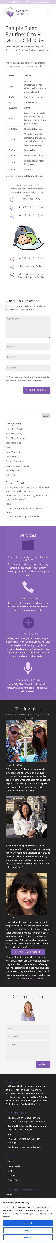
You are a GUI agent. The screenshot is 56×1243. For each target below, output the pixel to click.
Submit (43, 1064)
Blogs (8, 447)
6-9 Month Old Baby (31, 258)
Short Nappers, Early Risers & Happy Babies (31, 276)
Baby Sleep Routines (28, 50)
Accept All (28, 1223)
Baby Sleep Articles (15, 429)
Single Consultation (28, 598)
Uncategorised (13, 470)
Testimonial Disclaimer (32, 978)
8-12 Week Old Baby (31, 207)
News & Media (13, 452)
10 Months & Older (31, 266)
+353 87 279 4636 (17, 2)
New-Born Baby (31, 198)
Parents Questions (15, 461)
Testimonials (13, 1166)
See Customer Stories (28, 952)
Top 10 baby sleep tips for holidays (23, 516)
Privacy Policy (14, 1180)
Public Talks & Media (28, 679)
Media (10, 1170)
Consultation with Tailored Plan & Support (28, 558)
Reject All (28, 1237)
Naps (8, 503)
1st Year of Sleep (28, 633)
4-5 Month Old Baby (31, 215)
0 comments (44, 50)
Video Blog (11, 475)
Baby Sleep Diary (14, 433)
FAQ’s (10, 1161)
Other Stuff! (11, 456)
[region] (28, 1220)
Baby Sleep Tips (13, 442)
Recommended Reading (17, 465)
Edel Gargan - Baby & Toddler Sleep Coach (26, 46)
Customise (28, 1230)
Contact (11, 1175)
